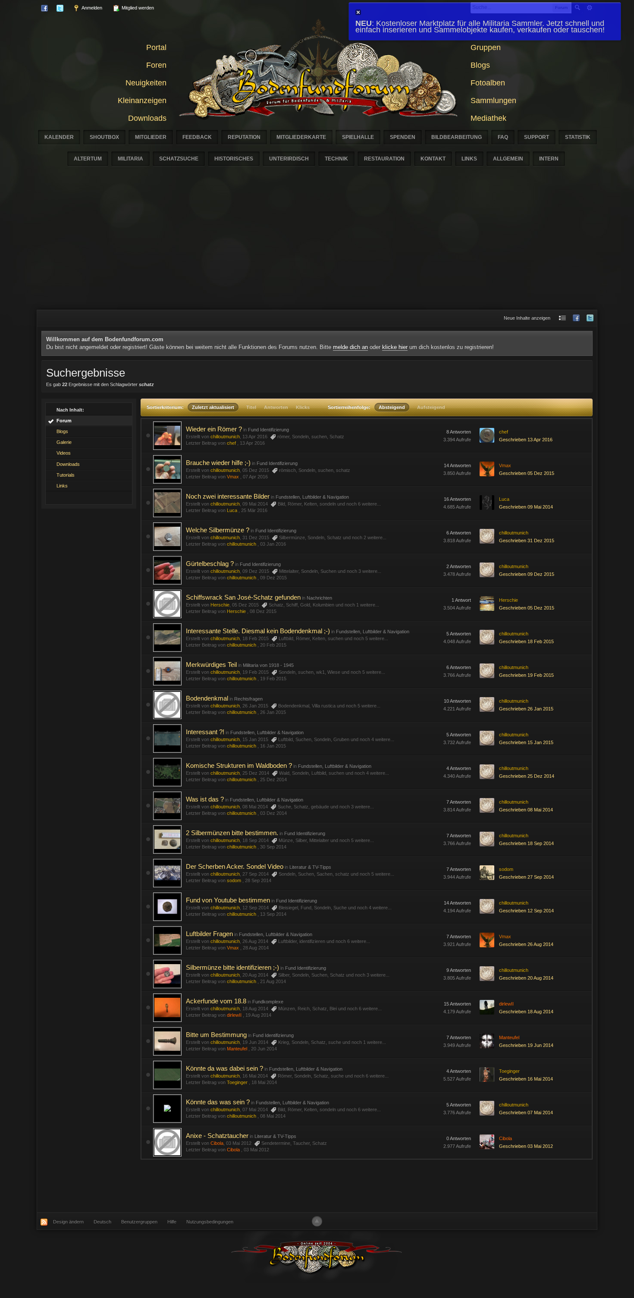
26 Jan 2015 (273, 712)
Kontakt (433, 159)
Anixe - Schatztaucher (217, 1135)
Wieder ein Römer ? (214, 429)
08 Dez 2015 (263, 611)
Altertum (88, 159)
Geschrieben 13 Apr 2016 (525, 439)
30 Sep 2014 (273, 846)
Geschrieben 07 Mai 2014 (526, 1112)
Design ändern (68, 1221)
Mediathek (488, 118)
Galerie (64, 442)
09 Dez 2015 (273, 577)
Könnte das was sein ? (218, 1102)
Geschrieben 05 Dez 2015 (526, 473)
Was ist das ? (205, 799)
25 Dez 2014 (273, 779)
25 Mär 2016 (254, 510)
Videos (63, 453)
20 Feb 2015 (273, 644)
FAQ (503, 137)
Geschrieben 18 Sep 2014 (526, 843)
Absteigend (392, 407)
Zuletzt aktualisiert (213, 407)
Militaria (130, 159)
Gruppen (486, 47)
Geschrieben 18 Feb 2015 (526, 641)
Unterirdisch (289, 159)
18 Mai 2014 (264, 1082)
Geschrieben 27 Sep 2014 (526, 877)
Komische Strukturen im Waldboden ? (239, 765)
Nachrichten (319, 597)
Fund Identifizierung (268, 429)
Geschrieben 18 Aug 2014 (526, 1011)
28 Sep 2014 (258, 880)
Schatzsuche (178, 159)
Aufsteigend (431, 407)
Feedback (197, 137)
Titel (251, 407)
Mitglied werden (137, 7)
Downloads (147, 118)
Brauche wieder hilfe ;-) (218, 462)
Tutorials (65, 475)
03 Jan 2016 (273, 544)
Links (469, 159)
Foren (156, 65)
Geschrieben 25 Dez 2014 (526, 776)
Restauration (384, 159)
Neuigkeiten (146, 83)
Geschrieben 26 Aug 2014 (526, 944)
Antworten (276, 407)
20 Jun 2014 (264, 1048)
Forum (64, 420)
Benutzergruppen (139, 1221)
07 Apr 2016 (255, 476)
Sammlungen (493, 100)
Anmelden (91, 7)
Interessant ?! (205, 731)
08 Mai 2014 (273, 1116)
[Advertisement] (317, 245)
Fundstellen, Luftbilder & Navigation (312, 497)
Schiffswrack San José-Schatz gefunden (243, 597)
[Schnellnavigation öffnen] (562, 318)
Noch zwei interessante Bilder (228, 496)
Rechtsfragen (248, 698)
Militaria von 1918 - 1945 (268, 665)
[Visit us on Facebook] (576, 318)
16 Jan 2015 (273, 745)
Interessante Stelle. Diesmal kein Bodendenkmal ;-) (258, 631)
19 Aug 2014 (258, 1015)
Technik (336, 159)
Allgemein (508, 159)
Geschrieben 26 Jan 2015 (526, 708)
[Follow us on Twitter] (590, 318)
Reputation (244, 137)
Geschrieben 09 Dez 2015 (526, 574)
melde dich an (350, 347)
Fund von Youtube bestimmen (228, 900)
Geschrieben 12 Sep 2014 (526, 910)
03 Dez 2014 (273, 813)
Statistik (577, 137)
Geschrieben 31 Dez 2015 (526, 540)
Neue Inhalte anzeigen (527, 318)
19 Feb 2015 (273, 678)
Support (536, 137)
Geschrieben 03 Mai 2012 (526, 1146)
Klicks (303, 407)
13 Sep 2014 (273, 914)
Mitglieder (150, 137)
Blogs (480, 65)
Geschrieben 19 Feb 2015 (526, 675)
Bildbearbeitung (456, 137)
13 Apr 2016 (252, 443)
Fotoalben (488, 83)
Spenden (402, 137)
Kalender (59, 137)
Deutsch (102, 1221)
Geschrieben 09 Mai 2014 (526, 506)
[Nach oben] (317, 1221)
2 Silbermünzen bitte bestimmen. (232, 832)
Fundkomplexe (267, 1001)
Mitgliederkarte (301, 137)
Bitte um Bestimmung (216, 1034)
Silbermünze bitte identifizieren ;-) (232, 967)
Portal (156, 47)
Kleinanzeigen (142, 100)
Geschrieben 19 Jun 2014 (526, 1045)
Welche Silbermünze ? (217, 530)
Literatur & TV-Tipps (310, 867)
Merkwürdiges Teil (211, 664)
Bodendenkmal (207, 698)
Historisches (233, 159)
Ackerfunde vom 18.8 (216, 1001)
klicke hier (395, 347)
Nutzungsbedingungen (209, 1221)
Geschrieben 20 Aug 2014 (526, 978)
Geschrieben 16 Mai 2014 (526, 1078)
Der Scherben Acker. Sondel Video (234, 866)
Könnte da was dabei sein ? (224, 1068)
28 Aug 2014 (256, 947)
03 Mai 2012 (256, 1149)
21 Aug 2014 (273, 981)
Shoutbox (104, 137)
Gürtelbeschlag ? (210, 563)
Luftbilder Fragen (209, 933)
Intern (549, 159)
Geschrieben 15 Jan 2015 (526, 742)
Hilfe (171, 1221)
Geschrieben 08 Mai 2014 (526, 809)
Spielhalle (358, 137)
